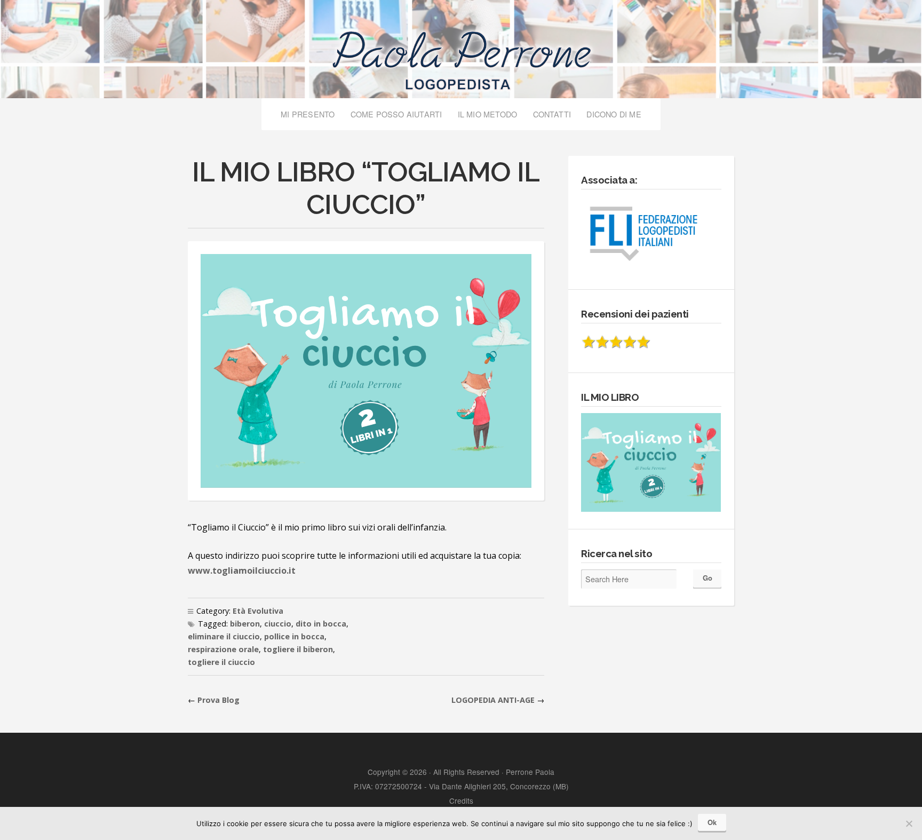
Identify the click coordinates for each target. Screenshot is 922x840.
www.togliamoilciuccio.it (242, 570)
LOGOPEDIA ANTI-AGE (493, 700)
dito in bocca (321, 624)
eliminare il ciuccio (224, 636)
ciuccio (277, 624)
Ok (712, 822)
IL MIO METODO (488, 113)
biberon (245, 624)
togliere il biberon (298, 649)
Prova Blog (218, 700)
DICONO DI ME (613, 113)
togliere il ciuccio (221, 662)
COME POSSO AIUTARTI (396, 113)
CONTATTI (552, 113)
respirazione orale (223, 649)
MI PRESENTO (308, 113)
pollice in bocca (294, 636)
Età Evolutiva (258, 611)
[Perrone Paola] (461, 55)
